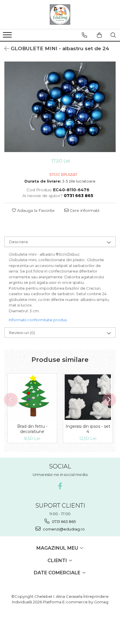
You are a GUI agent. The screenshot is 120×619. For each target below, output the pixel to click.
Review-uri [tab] (22, 332)
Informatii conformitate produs (38, 319)
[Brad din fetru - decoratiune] (32, 397)
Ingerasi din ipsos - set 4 (88, 429)
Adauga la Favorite (35, 210)
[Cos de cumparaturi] (99, 35)
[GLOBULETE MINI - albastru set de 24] (60, 107)
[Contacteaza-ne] (84, 35)
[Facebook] (60, 486)
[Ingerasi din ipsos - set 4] (88, 397)
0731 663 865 (63, 521)
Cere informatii (83, 210)
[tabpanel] (60, 107)
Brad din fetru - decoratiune (32, 429)
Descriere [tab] (18, 241)
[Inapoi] (4, 48)
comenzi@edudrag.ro (63, 529)
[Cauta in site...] (113, 35)
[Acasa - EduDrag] (60, 14)
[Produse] (8, 36)
